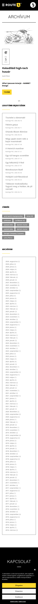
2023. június (9, 356)
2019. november (11, 430)
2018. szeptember (12, 456)
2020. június (9, 419)
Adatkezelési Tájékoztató (18, 601)
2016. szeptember (12, 514)
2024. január (10, 340)
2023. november (11, 346)
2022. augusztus (11, 375)
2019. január (10, 448)
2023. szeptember (12, 351)
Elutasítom (19, 591)
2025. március (10, 306)
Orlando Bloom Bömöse (16, 131)
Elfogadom (19, 585)
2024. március (10, 335)
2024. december (11, 314)
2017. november (11, 483)
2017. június (9, 496)
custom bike (8, 225)
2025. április (9, 304)
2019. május (9, 443)
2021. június (9, 398)
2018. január (10, 477)
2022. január (10, 388)
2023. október (10, 348)
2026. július (9, 264)
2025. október (10, 288)
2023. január (10, 364)
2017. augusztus (11, 491)
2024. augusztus (11, 325)
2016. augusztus (11, 517)
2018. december (11, 451)
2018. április (9, 470)
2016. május (9, 525)
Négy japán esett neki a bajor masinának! (16, 140)
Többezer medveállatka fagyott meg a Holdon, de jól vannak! (18, 186)
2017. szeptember (12, 488)
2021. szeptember (12, 396)
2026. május (9, 269)
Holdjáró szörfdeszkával (16, 176)
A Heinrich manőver (14, 148)
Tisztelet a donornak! (15, 117)
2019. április (9, 446)
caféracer (7, 220)
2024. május (9, 330)
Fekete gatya (11, 124)
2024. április (9, 333)
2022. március (10, 383)
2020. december (11, 412)
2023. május (9, 359)
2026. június (9, 267)
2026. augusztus (11, 261)
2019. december (11, 427)
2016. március (10, 530)
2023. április (9, 362)
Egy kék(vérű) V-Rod (14, 162)
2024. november (11, 317)
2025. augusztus (11, 293)
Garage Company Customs (14, 233)
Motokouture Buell (14, 169)
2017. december (11, 480)
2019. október (10, 433)
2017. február (10, 501)
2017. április (9, 498)
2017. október (10, 485)
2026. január (10, 280)
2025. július (9, 296)
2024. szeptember (12, 322)
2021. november (11, 390)
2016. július (9, 520)
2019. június (9, 441)
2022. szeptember (12, 372)
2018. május (9, 467)
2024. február (10, 338)
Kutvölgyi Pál (9, 121)
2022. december (11, 367)
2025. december (11, 283)
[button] (35, 570)
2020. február (10, 422)
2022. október (10, 369)
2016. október (10, 512)
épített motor (22, 225)
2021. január (10, 409)
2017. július (9, 493)
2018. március (10, 472)
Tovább (7, 92)
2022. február (10, 385)
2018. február (10, 475)
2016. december (11, 506)
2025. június (9, 298)
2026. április (9, 272)
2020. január (10, 425)
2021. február (10, 406)
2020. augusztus (11, 417)
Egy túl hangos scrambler (17, 155)
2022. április (9, 380)
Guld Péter (6, 76)
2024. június (9, 327)
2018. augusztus (11, 459)
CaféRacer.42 (20, 220)
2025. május (9, 301)
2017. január (10, 504)
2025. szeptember (12, 290)
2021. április (9, 401)
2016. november (11, 509)
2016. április (9, 527)
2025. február (10, 309)
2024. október (10, 319)
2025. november (11, 285)
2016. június (9, 522)
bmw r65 (30, 216)
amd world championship (13, 216)
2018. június (9, 464)
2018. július (9, 462)
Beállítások (19, 597)
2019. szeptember (12, 435)
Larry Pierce (8, 238)
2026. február (10, 277)
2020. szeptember (12, 414)
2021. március (10, 404)
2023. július (9, 354)
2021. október (10, 393)
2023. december (11, 343)
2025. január (10, 311)
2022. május (9, 377)
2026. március (10, 275)
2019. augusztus (11, 438)
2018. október (10, 454)
